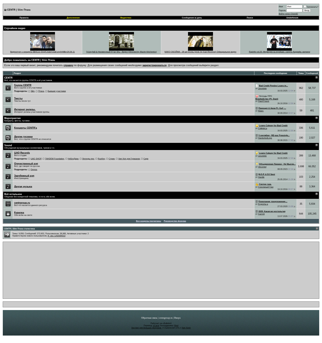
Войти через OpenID (288, 14)
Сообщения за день (192, 18)
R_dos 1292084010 (56, 236)
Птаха (41, 91)
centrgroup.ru (166, 317)
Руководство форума (175, 221)
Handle (261, 177)
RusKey (101, 159)
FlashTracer (263, 101)
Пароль (282, 10)
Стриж (112, 159)
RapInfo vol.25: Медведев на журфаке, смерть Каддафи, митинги (279, 52)
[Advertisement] (161, 271)
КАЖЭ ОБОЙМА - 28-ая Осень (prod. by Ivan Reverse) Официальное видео (200, 52)
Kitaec (261, 111)
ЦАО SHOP (36, 159)
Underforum (292, 18)
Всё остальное (13, 194)
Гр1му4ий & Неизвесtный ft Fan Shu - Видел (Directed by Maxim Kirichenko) (121, 52)
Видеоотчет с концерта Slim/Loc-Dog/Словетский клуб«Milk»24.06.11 (42, 52)
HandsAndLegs (265, 138)
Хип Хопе (186, 328)
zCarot (156, 325)
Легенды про (88, 159)
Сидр (145, 159)
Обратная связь (149, 317)
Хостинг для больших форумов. (146, 328)
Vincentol (262, 167)
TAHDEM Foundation (54, 159)
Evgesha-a (263, 204)
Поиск (250, 18)
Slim (32, 91)
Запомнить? (312, 7)
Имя (281, 6)
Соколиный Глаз (265, 187)
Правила (24, 18)
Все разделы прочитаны (148, 221)
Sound (8, 145)
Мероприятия (12, 118)
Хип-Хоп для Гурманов (129, 159)
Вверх (177, 317)
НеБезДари (73, 159)
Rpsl (176, 325)
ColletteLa (262, 128)
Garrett (261, 214)
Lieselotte (262, 88)
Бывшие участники (57, 91)
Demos (34, 169)
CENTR (8, 77)
